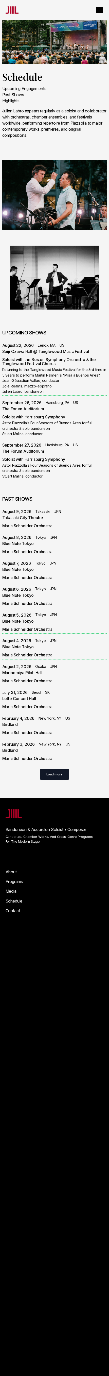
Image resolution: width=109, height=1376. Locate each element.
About (11, 871)
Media (11, 891)
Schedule (14, 901)
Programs (14, 881)
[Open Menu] (100, 10)
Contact (13, 910)
